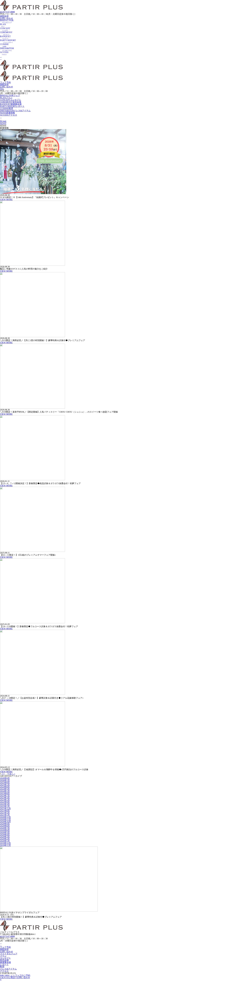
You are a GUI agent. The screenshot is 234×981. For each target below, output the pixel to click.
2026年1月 (5, 780)
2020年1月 (5, 841)
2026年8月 (5, 778)
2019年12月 (5, 843)
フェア (10, 95)
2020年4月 (5, 834)
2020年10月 (5, 821)
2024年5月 (5, 789)
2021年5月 (5, 813)
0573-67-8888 (7, 12)
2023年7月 (5, 795)
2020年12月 (5, 817)
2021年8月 (5, 811)
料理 (6, 108)
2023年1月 (5, 800)
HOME (3, 121)
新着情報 (7, 113)
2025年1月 (5, 784)
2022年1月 (5, 806)
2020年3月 (5, 837)
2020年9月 (5, 824)
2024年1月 (5, 791)
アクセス (8, 115)
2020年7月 (5, 828)
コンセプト (10, 100)
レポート (12, 106)
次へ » (12, 774)
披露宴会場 (11, 104)
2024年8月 (5, 787)
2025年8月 (5, 782)
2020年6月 (5, 830)
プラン (6, 97)
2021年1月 (5, 815)
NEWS (3, 123)
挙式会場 (10, 102)
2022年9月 (5, 802)
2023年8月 (5, 793)
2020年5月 (5, 832)
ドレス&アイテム (15, 110)
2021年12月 (5, 808)
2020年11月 (5, 819)
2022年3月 (5, 804)
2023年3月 (5, 798)
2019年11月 (5, 845)
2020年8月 (5, 826)
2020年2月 (5, 839)
